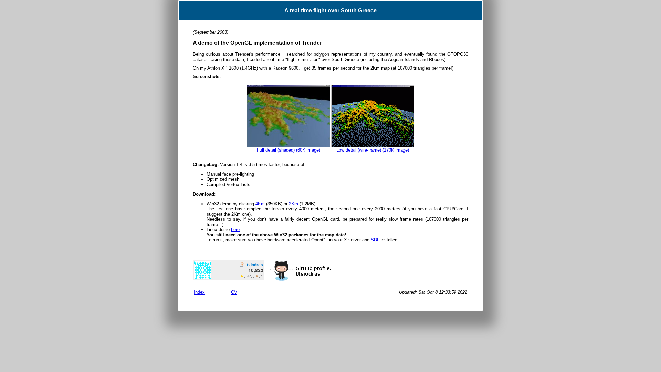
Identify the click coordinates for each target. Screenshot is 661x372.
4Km (260, 203)
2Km (293, 203)
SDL (375, 239)
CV (234, 292)
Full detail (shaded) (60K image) (288, 150)
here (235, 229)
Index (199, 292)
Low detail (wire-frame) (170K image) (372, 150)
